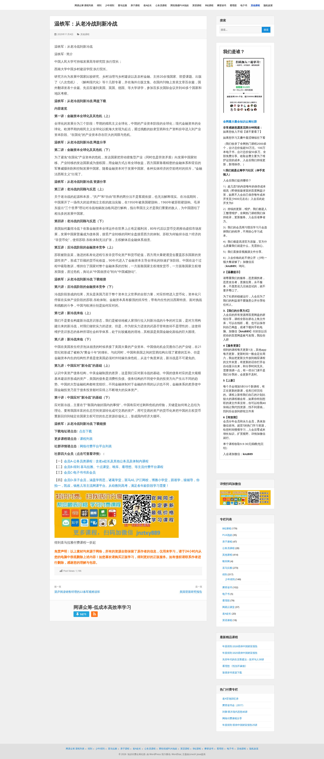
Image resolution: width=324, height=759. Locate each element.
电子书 (226, 594)
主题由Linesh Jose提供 (194, 754)
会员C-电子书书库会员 (80, 472)
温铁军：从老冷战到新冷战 (85, 23)
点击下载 (85, 431)
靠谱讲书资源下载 (232, 672)
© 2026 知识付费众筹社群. (132, 754)
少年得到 (230, 579)
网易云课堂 (228, 607)
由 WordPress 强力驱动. (159, 754)
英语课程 (227, 620)
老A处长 (226, 613)
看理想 (226, 600)
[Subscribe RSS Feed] (94, 614)
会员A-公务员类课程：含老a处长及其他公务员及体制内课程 (106, 461)
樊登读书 (227, 587)
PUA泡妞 (227, 535)
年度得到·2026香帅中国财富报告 (239, 646)
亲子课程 (227, 541)
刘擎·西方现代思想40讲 (235, 711)
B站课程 (226, 528)
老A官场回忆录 (230, 698)
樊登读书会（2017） (233, 705)
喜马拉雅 (227, 567)
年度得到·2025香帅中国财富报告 (239, 652)
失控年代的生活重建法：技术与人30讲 (243, 659)
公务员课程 (228, 548)
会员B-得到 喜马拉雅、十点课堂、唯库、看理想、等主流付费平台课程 (113, 467)
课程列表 (86, 438)
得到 (224, 574)
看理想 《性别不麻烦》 (234, 666)
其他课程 (84, 34)
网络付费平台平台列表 (96, 446)
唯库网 (226, 561)
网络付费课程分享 (232, 718)
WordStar (176, 754)
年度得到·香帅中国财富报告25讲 (239, 725)
